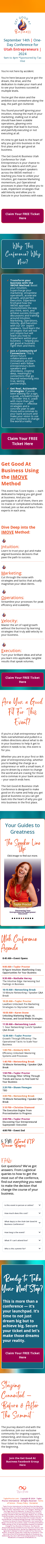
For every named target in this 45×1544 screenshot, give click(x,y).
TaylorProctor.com (11, 1498)
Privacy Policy (22, 1503)
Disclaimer (33, 1503)
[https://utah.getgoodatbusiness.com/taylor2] (22, 890)
